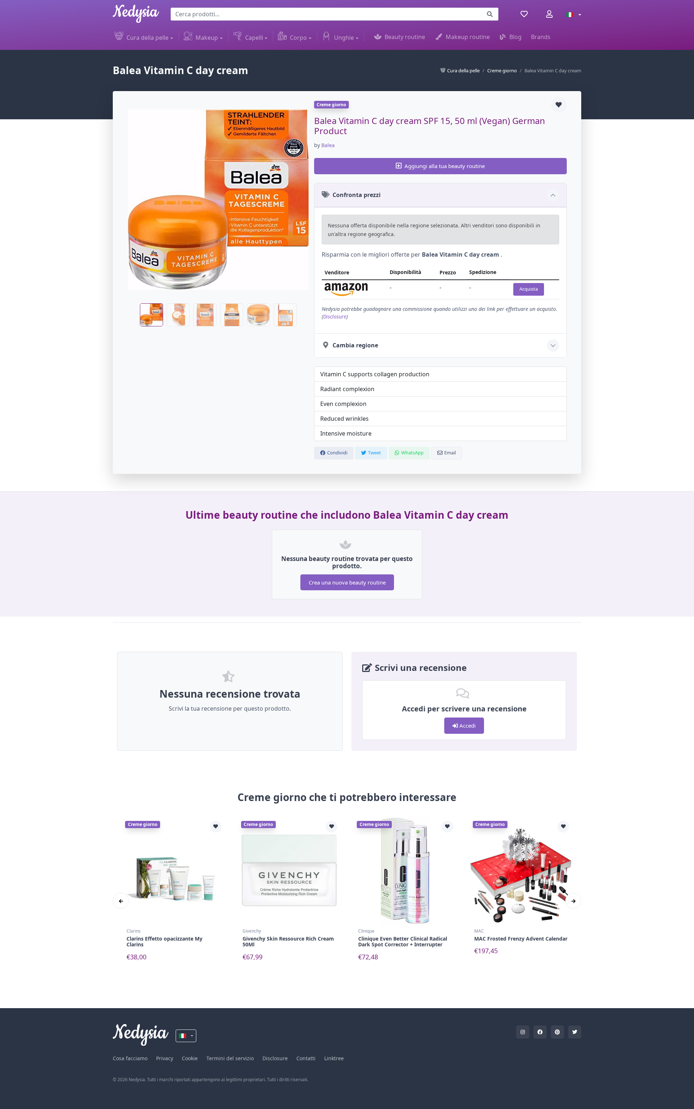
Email (450, 452)
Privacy (164, 1058)
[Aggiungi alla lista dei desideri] (559, 105)
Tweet (374, 452)
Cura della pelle (147, 38)
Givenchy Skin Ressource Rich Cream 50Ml (288, 941)
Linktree (334, 1058)
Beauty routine (405, 37)
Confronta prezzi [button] (357, 195)
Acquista (528, 289)
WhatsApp (412, 452)
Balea (328, 145)
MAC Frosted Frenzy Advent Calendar (520, 938)
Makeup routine (468, 37)
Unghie (344, 38)
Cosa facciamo (130, 1058)
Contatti (306, 1058)
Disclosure (334, 316)
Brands (541, 37)
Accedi (467, 725)
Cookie (190, 1058)
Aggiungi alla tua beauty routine (444, 166)
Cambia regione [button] (355, 345)
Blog (515, 37)
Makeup (207, 38)
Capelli (254, 38)
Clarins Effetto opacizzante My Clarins (164, 941)
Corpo (298, 38)
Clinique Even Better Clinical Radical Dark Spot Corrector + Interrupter (402, 941)
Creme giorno (502, 70)
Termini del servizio (230, 1058)
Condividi (337, 452)
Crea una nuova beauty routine (347, 582)
